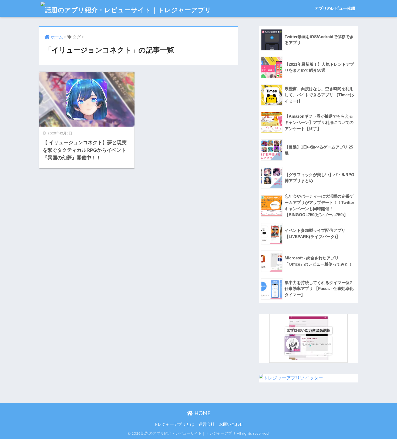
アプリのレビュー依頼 (335, 8)
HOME (202, 413)
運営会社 (206, 424)
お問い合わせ (231, 424)
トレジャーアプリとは (174, 424)
